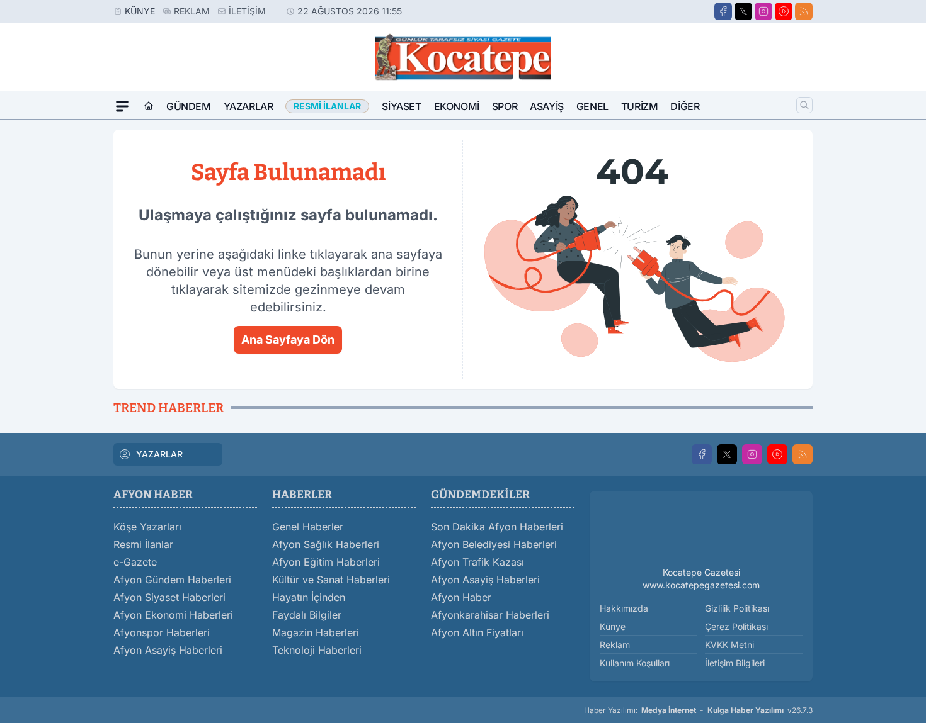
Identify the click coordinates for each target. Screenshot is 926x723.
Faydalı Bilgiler (306, 614)
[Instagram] (763, 11)
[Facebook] (723, 11)
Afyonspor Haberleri (161, 632)
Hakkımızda (624, 608)
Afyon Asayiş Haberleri (167, 650)
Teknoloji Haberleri (317, 650)
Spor (504, 106)
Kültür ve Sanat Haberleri (331, 579)
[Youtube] (783, 11)
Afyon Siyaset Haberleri (169, 597)
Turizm (639, 106)
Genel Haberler (307, 526)
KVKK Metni (729, 644)
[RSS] (804, 11)
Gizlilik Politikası (737, 608)
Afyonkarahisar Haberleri (490, 614)
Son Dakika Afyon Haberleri (497, 526)
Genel (592, 106)
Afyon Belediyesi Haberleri (494, 544)
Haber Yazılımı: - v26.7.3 (698, 710)
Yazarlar (248, 106)
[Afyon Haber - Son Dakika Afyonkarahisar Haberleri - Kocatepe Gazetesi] (701, 531)
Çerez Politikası (736, 626)
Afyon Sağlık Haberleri (325, 544)
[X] (743, 11)
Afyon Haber (461, 597)
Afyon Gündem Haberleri (172, 579)
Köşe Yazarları (147, 526)
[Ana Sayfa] (149, 106)
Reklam (192, 11)
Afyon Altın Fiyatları (477, 632)
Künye (140, 11)
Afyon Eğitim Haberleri (326, 562)
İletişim (247, 11)
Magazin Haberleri (315, 632)
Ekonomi (456, 106)
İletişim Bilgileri (735, 663)
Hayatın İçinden (308, 597)
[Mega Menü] (122, 106)
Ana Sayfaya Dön (287, 339)
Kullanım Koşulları (635, 663)
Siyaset (401, 106)
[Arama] (804, 105)
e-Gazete (135, 562)
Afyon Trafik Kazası (477, 562)
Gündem (188, 106)
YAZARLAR (159, 454)
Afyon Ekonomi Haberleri (173, 614)
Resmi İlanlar (143, 544)
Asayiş (547, 106)
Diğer (684, 106)
